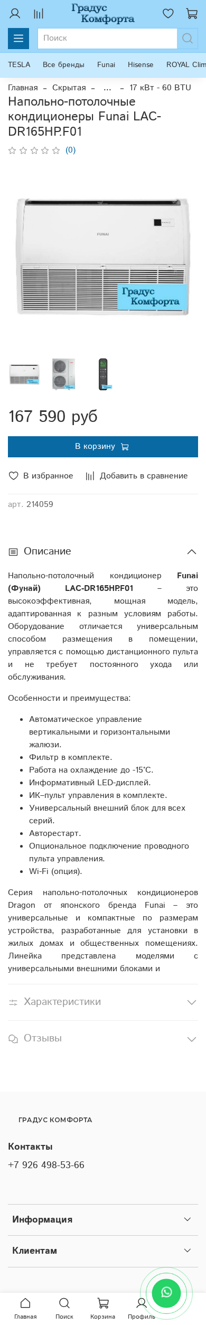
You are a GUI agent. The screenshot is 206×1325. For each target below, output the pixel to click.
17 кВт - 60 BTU (160, 88)
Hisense (141, 65)
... (107, 88)
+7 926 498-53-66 (46, 1165)
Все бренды (64, 65)
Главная (23, 88)
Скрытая (69, 88)
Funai (106, 65)
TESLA (19, 65)
